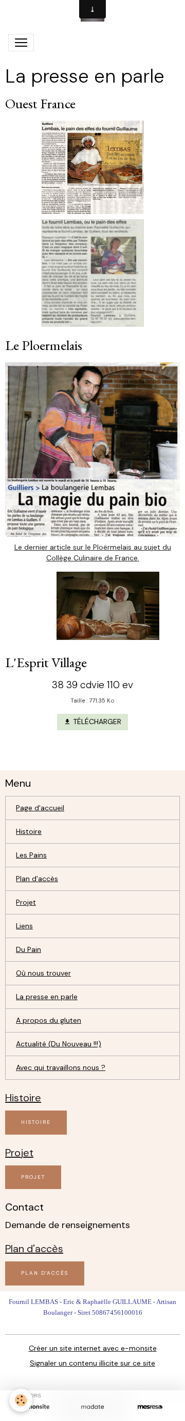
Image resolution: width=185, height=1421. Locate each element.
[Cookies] (20, 1400)
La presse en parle (47, 996)
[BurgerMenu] (21, 42)
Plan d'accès (37, 878)
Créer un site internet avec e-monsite (93, 1348)
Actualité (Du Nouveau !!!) (58, 1043)
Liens (24, 925)
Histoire (29, 831)
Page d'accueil (40, 807)
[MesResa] (150, 1407)
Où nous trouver (43, 973)
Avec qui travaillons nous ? (60, 1067)
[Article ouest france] (92, 166)
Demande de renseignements (67, 1225)
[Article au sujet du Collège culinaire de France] (92, 606)
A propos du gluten (48, 1020)
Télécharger (96, 721)
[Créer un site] (35, 1407)
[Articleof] (92, 272)
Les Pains (31, 855)
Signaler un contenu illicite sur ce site (92, 1363)
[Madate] (92, 1407)
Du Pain (28, 949)
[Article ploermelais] (92, 448)
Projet (26, 902)
